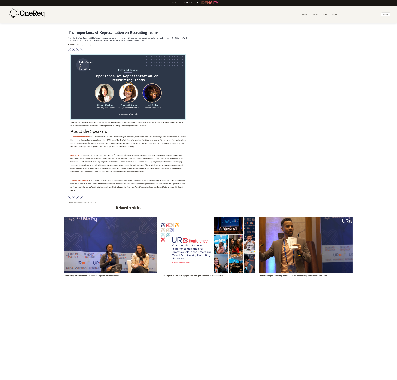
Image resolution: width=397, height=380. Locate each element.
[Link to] (27, 14)
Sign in (334, 14)
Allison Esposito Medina (79, 137)
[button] (69, 49)
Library (315, 14)
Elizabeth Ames (76, 155)
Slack (325, 14)
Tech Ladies (85, 202)
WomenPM (92, 202)
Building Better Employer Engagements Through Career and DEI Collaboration (193, 276)
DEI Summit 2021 (76, 202)
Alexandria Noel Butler (79, 180)
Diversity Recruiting (84, 45)
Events (304, 14)
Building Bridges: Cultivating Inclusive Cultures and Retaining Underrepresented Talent (293, 276)
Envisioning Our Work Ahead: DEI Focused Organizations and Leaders (92, 276)
